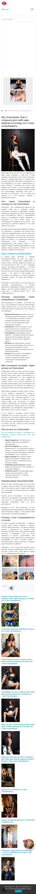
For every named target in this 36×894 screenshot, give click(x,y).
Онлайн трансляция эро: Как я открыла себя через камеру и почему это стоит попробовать (17, 598)
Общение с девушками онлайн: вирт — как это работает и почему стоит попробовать (17, 852)
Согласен (18, 891)
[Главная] (2, 110)
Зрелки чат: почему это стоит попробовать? (14, 790)
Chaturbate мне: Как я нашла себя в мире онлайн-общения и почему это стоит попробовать (16, 661)
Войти (5, 14)
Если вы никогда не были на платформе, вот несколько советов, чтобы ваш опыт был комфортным (18, 434)
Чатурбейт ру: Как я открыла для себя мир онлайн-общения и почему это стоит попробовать (17, 694)
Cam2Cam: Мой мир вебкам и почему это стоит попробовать (17, 630)
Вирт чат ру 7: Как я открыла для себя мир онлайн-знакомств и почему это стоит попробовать (17, 726)
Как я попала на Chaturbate (16, 253)
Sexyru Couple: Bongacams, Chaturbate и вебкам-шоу (18, 821)
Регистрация (14, 14)
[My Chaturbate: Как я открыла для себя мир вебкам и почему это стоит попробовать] (18, 150)
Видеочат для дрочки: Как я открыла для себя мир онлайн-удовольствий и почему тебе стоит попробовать (17, 759)
